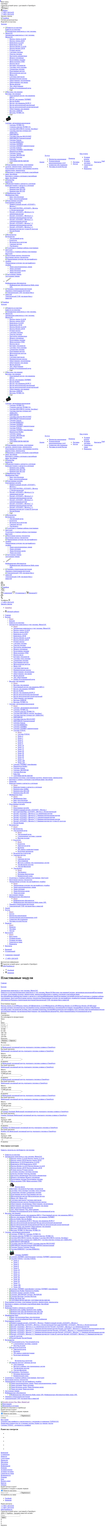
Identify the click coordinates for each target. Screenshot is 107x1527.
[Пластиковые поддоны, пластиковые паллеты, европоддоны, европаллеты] (22, 166)
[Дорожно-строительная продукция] (22, 289)
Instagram (11, 973)
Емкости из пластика (8, 992)
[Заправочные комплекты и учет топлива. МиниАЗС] (22, 32)
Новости (4, 1456)
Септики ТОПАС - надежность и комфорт (16, 1425)
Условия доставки (7, 1471)
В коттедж (21, 844)
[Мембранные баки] (22, 193)
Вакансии (4, 1460)
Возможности (6, 1475)
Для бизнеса (22, 872)
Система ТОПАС (24, 734)
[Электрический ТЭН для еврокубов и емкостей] (22, 293)
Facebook (11, 970)
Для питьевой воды (24, 834)
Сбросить (12, 1040)
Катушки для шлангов (13, 1009)
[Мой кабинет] (2, 583)
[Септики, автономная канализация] (22, 118)
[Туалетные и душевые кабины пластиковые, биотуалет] (22, 249)
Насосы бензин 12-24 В (67, 1006)
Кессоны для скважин (21, 685)
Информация (5, 1466)
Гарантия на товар (7, 1473)
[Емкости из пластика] (22, 28)
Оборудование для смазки (36, 1011)
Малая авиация (50, 1011)
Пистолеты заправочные (40, 1007)
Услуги (11, 914)
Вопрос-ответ (6, 1481)
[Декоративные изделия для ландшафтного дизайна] (22, 260)
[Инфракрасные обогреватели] (22, 279)
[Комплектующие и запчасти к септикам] (22, 184)
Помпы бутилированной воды (80, 1011)
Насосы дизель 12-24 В (9, 1006)
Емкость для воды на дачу (10, 1150)
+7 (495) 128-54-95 (7, 12)
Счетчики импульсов (84, 1009)
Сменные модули (24, 859)
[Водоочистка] (22, 235)
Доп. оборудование (63, 1011)
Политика (4, 1464)
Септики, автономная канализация (25, 708)
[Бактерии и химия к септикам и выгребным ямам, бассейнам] (22, 173)
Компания (4, 1453)
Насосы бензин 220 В (83, 1006)
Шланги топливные (56, 1007)
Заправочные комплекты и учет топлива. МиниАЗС (32, 628)
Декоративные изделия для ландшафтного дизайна (31, 885)
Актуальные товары (84, 998)
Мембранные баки (20, 798)
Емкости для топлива (26, 1150)
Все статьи (4, 1419)
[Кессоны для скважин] (22, 92)
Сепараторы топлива (45, 1009)
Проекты (12, 927)
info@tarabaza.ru (8, 966)
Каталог (12, 621)
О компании (5, 1454)
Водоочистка (18, 829)
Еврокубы (11, 996)
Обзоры (3, 1485)
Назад (11, 619)
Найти (3, 1517)
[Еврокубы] (22, 180)
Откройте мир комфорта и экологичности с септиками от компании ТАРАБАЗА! (30, 1421)
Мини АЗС (73, 1009)
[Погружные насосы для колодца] (22, 255)
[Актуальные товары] (22, 274)
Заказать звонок (6, 604)
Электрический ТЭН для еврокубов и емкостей (52, 1000)
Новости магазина (9, 1413)
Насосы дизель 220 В (24, 1006)
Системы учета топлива (29, 1009)
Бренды (3, 1483)
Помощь (4, 1468)
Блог (2, 1479)
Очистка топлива (25, 1007)
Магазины (4, 1462)
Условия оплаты (6, 1470)
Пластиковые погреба (21, 808)
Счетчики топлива (12, 1007)
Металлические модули (61, 1009)
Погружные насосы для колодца (29, 998)
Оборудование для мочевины (16, 1011)
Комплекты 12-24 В (39, 1006)
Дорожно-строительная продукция (22, 1000)
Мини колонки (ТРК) (86, 1007)
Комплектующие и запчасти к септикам (27, 787)
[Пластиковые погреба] (22, 201)
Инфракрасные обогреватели (23, 900)
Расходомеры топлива (71, 1007)
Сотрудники (5, 1458)
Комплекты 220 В (52, 1006)
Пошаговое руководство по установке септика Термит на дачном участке (27, 1423)
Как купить (13, 936)
